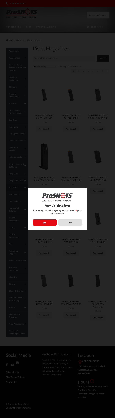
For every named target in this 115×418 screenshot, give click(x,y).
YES (44, 222)
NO (70, 222)
